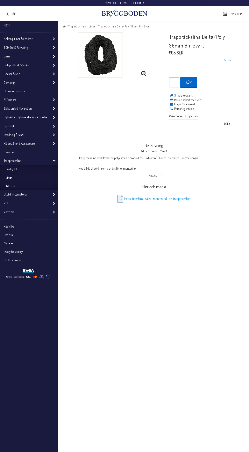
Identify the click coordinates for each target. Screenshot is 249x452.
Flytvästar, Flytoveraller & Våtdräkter (26, 117)
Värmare (9, 212)
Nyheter (8, 243)
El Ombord (10, 100)
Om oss (8, 235)
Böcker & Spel (12, 74)
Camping (9, 83)
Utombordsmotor (14, 91)
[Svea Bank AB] (28, 273)
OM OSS (122, 3)
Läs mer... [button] (227, 60)
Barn (7, 56)
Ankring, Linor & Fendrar (18, 39)
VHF (6, 203)
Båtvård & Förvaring (16, 47)
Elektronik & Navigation (18, 108)
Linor (9, 178)
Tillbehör (11, 186)
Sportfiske (10, 126)
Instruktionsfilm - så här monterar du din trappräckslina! (157, 199)
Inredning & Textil (14, 135)
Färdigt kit (11, 169)
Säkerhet (9, 152)
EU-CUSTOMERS (137, 3)
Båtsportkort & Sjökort (17, 65)
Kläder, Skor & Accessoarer (20, 143)
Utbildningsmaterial (15, 194)
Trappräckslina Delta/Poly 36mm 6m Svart (124, 26)
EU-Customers (12, 260)
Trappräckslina (12, 161)
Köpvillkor (10, 226)
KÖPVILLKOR (110, 3)
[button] (234, 14)
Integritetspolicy (13, 252)
